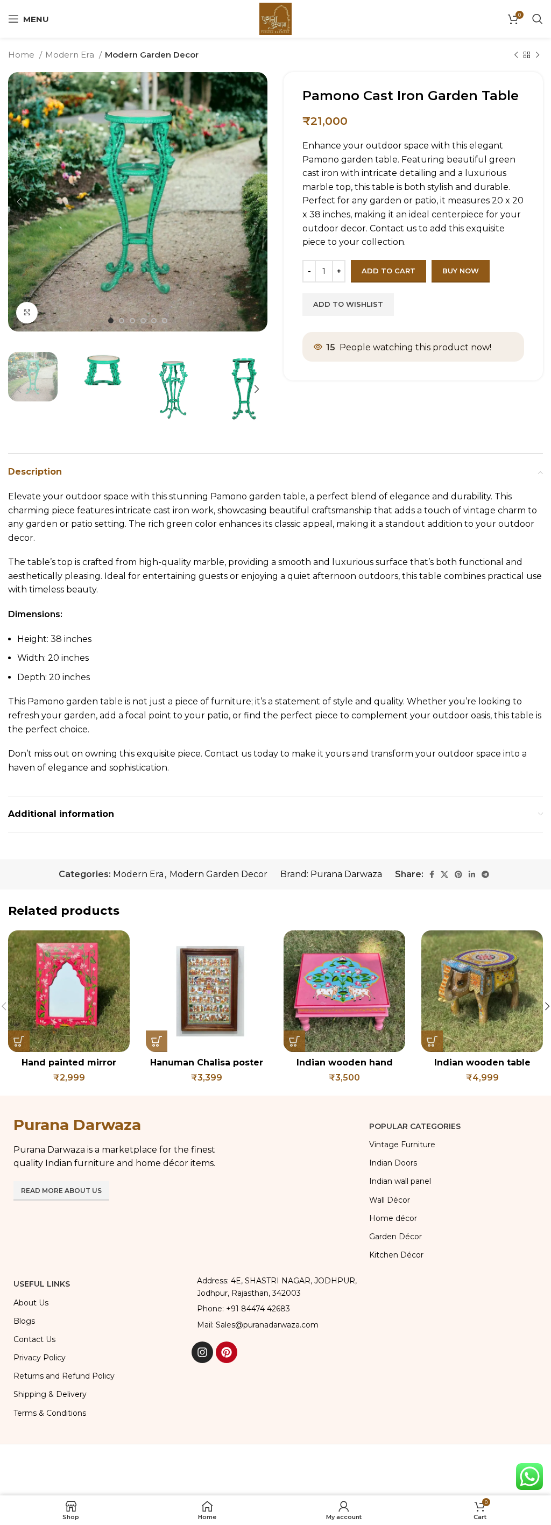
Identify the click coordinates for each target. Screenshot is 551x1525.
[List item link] (275, 1309)
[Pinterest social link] (458, 874)
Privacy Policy (39, 1357)
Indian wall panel (400, 1181)
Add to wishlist (348, 304)
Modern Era (70, 55)
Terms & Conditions (49, 1413)
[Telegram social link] (485, 874)
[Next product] (537, 55)
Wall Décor (389, 1200)
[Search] (537, 19)
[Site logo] (275, 18)
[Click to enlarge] (27, 312)
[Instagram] (202, 1352)
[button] (19, 1041)
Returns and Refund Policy (64, 1376)
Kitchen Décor (396, 1255)
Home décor (393, 1218)
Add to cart (388, 270)
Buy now (460, 270)
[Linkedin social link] (471, 874)
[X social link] (444, 874)
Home (22, 55)
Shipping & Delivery (50, 1394)
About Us (30, 1303)
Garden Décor (395, 1236)
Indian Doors (393, 1163)
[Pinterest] (226, 1352)
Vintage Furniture (402, 1144)
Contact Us (34, 1339)
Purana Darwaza (346, 874)
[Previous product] (516, 55)
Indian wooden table (482, 1062)
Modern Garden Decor (152, 55)
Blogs (24, 1321)
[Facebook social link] (431, 874)
